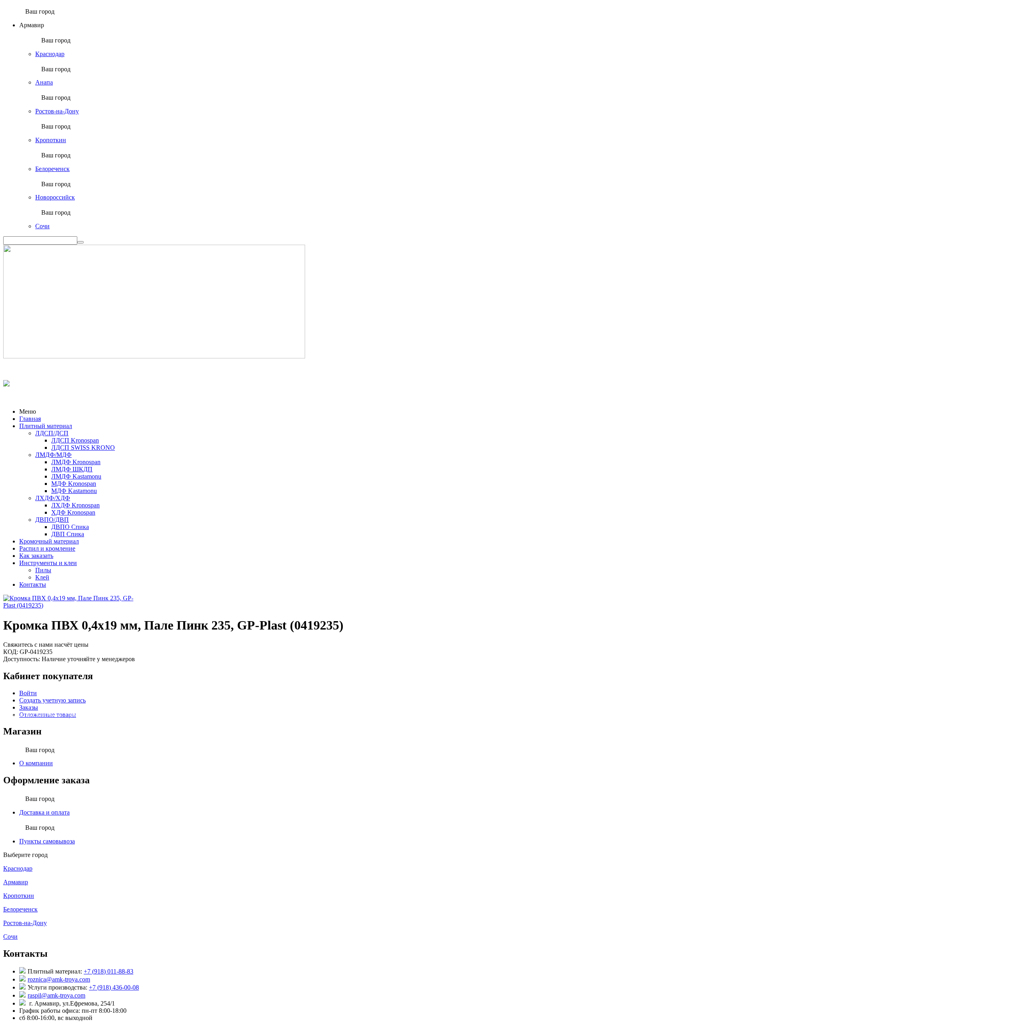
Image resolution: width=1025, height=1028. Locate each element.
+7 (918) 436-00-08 (114, 987)
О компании (36, 763)
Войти (28, 693)
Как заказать (36, 555)
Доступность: (21, 659)
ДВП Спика (67, 534)
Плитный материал (45, 425)
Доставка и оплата (44, 812)
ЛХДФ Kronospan (75, 505)
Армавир (15, 882)
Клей (42, 577)
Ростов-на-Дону (57, 111)
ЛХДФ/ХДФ (52, 498)
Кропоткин (50, 140)
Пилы (43, 570)
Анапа (44, 82)
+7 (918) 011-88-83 (108, 971)
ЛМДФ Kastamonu (76, 476)
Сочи (42, 226)
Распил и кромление (47, 548)
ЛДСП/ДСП (51, 433)
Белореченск (52, 168)
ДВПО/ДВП (52, 519)
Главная (30, 418)
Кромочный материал (49, 541)
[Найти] (80, 242)
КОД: (10, 651)
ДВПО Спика (70, 526)
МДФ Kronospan (73, 483)
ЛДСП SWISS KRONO (83, 447)
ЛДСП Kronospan (75, 440)
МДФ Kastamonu (74, 490)
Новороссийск (55, 197)
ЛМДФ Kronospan (75, 462)
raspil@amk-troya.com (56, 995)
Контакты (32, 584)
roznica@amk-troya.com (59, 979)
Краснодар (49, 53)
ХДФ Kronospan (73, 512)
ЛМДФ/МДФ (53, 454)
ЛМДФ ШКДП (71, 469)
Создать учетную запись (52, 700)
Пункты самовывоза (47, 841)
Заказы (28, 707)
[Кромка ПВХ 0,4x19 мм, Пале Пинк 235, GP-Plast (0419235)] (73, 605)
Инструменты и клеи (48, 562)
